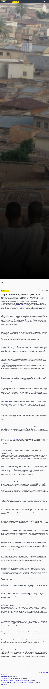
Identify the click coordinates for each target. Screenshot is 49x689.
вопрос (6, 401)
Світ (7, 290)
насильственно (16, 357)
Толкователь (45, 672)
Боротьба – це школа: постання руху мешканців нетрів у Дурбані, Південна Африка (17, 682)
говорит (22, 481)
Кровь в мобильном (5, 676)
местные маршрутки (14, 439)
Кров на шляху (4, 684)
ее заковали (21, 653)
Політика (3, 290)
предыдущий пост (21, 304)
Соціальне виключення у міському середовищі (10, 678)
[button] (42, 1)
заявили (13, 450)
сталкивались (44, 566)
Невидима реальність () (15, 680)
